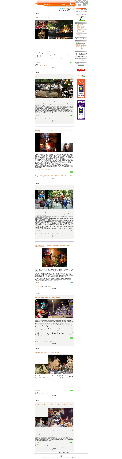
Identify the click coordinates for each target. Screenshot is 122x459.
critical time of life (64, 445)
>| (73, 10)
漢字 (80, 32)
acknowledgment (46, 175)
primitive (40, 176)
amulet (81, 48)
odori (37, 341)
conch (84, 47)
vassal (81, 46)
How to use (72, 8)
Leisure (78, 28)
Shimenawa (54, 447)
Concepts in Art (79, 27)
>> (71, 10)
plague (82, 47)
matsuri (65, 175)
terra (37, 175)
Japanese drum (56, 175)
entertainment (39, 445)
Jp (71, 78)
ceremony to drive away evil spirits (54, 445)
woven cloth (82, 44)
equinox (79, 46)
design (77, 48)
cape (79, 49)
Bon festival (38, 393)
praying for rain (42, 118)
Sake (58, 447)
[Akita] (47, 393)
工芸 (80, 25)
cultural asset (70, 445)
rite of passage (45, 445)
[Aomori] (50, 341)
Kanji (78, 32)
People (78, 24)
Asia (52, 175)
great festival (39, 65)
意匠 (82, 31)
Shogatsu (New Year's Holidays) (42, 447)
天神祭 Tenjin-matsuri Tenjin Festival (44, 17)
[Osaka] (47, 65)
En (73, 78)
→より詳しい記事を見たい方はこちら (43, 169)
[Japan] (60, 176)
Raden (79, 48)
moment (41, 175)
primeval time (51, 176)
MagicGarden (79, 35)
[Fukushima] (49, 286)
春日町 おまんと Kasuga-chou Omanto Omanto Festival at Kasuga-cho (51, 77)
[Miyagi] (62, 447)
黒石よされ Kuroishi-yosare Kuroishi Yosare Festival (47, 297)
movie (36, 176)
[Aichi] (52, 118)
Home (64, 8)
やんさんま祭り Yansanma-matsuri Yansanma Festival (48, 188)
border (62, 175)
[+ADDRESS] (38, 62)
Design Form (79, 31)
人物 (80, 24)
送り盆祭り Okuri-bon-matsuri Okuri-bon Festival (47, 352)
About (61, 8)
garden (77, 44)
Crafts (78, 25)
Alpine (79, 44)
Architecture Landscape (80, 29)
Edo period (42, 341)
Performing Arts (79, 26)
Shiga (83, 48)
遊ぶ (80, 28)
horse (37, 118)
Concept (67, 8)
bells (79, 47)
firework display (39, 286)
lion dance (70, 175)
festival (43, 65)
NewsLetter (78, 34)
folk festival (45, 176)
